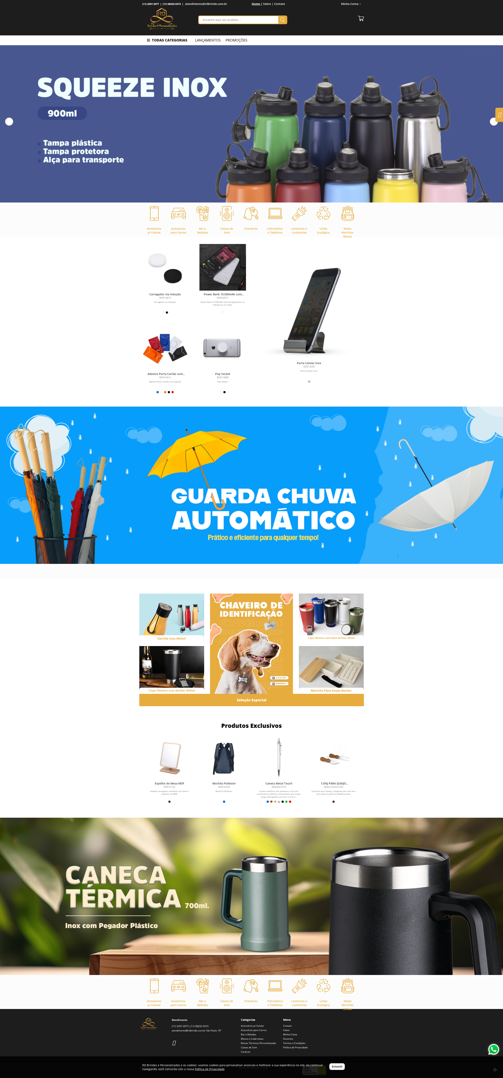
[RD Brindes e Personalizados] (162, 18)
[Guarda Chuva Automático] (251, 485)
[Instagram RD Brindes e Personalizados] (173, 1043)
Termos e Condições (294, 1043)
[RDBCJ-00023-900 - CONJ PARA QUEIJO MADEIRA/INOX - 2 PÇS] (333, 757)
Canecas (245, 1051)
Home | (257, 4)
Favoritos (288, 1038)
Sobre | (268, 4)
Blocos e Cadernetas (252, 1038)
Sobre (286, 1030)
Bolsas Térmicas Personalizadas (258, 1043)
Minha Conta (290, 1034)
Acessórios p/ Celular (252, 1025)
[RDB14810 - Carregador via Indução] (165, 267)
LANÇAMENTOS (208, 40)
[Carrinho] (361, 18)
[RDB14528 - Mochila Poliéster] (224, 757)
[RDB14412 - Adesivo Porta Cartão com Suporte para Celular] (165, 347)
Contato (279, 4)
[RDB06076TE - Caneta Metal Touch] (279, 757)
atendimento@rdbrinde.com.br (206, 4)
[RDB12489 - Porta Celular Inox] (309, 310)
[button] (9, 122)
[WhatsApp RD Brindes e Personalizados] (493, 1049)
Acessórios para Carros (254, 1030)
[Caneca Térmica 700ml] (251, 896)
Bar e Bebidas (248, 1034)
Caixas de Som (249, 1047)
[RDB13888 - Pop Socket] (222, 347)
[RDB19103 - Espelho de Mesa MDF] (169, 757)
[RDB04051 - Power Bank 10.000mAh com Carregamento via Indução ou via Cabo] (222, 267)
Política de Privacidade (295, 1047)
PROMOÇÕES (236, 40)
